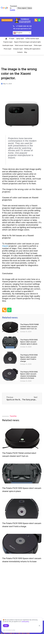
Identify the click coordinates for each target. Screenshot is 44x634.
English (19, 33)
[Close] (39, 625)
